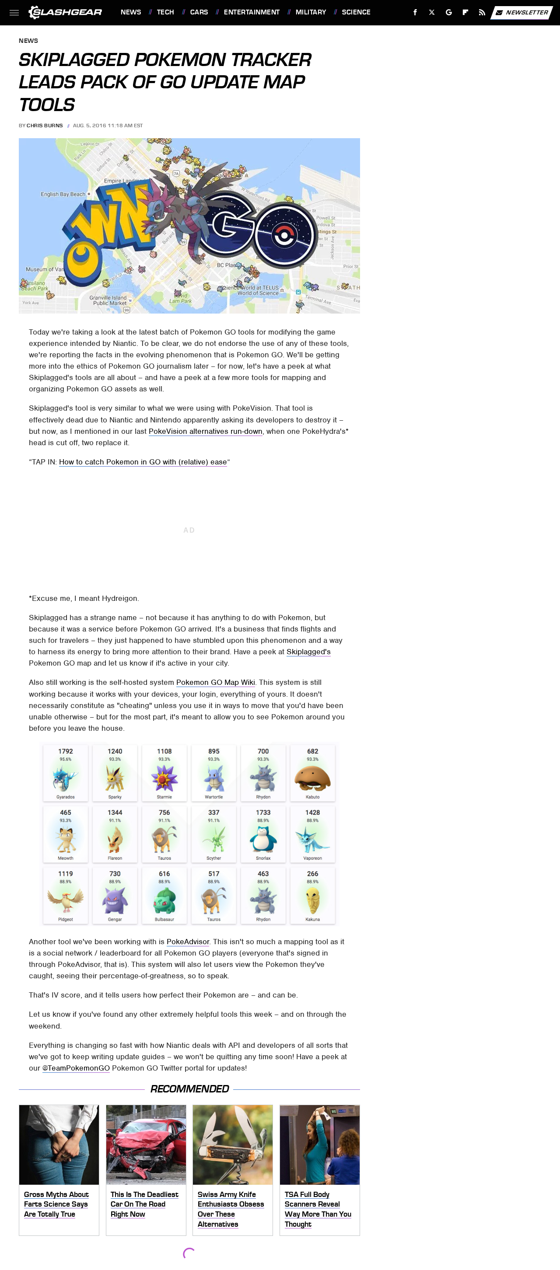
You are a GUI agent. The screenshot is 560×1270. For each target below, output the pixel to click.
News (131, 12)
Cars (199, 12)
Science (356, 12)
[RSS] (482, 12)
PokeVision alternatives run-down (205, 431)
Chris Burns (45, 125)
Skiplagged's (309, 651)
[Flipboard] (465, 12)
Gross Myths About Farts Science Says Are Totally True (56, 1204)
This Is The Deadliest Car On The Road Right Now (144, 1204)
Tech (166, 12)
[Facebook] (415, 12)
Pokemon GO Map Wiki (215, 682)
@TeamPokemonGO (76, 1068)
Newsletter (527, 12)
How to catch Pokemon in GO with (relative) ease (143, 462)
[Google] (449, 12)
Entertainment (252, 12)
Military (311, 12)
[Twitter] (432, 12)
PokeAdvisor (188, 941)
